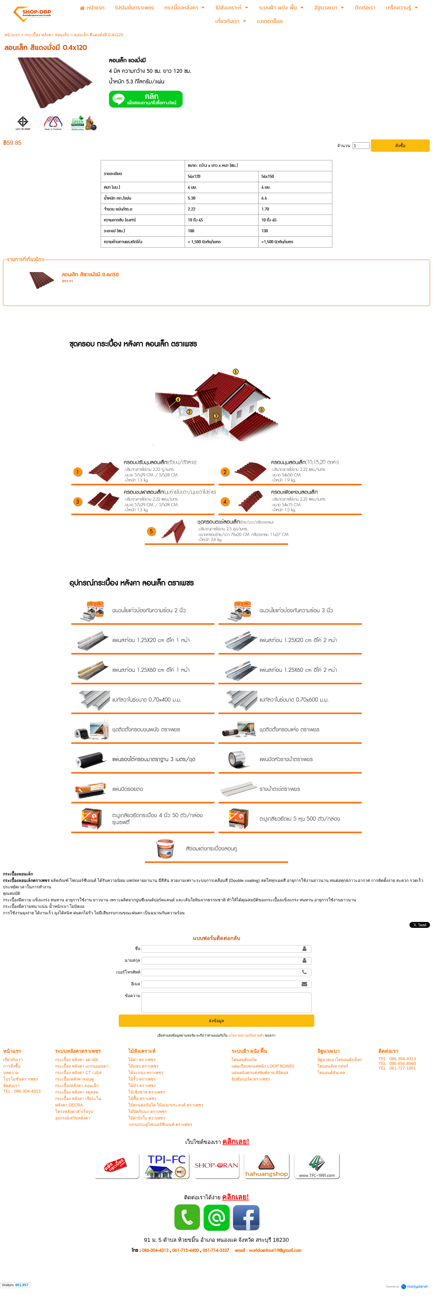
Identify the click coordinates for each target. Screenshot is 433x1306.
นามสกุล (132, 960)
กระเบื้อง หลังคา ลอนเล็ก (46, 34)
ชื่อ (137, 948)
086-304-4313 (155, 1250)
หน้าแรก (12, 34)
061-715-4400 (185, 1250)
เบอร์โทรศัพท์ (128, 972)
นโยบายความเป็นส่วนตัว (246, 1035)
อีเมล (135, 983)
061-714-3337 (216, 1250)
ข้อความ (132, 995)
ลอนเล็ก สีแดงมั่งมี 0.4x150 (90, 275)
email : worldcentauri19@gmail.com (268, 1250)
